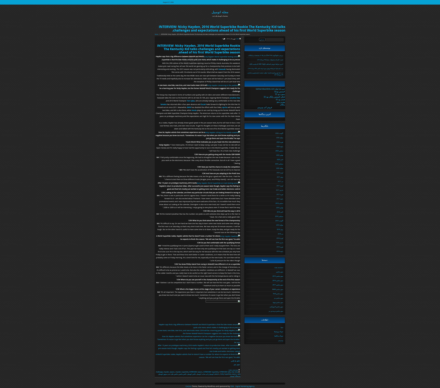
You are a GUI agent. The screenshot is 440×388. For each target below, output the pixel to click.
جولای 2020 (279, 168)
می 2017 (280, 181)
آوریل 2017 (279, 186)
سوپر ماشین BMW (277, 289)
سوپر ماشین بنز (278, 298)
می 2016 (280, 234)
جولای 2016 (279, 225)
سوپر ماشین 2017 (277, 285)
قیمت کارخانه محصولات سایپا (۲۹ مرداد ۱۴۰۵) (270, 60)
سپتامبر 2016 (279, 216)
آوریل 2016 (279, 238)
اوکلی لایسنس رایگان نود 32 (274, 97)
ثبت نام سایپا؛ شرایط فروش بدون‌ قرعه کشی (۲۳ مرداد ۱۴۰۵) (265, 68)
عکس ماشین (183, 374)
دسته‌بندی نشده (233, 370)
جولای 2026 (279, 137)
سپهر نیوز (237, 364)
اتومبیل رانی (210, 374)
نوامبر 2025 (279, 155)
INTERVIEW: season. (196, 372)
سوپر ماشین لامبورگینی (276, 307)
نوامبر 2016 (279, 207)
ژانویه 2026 (279, 146)
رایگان (282, 104)
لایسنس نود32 (279, 91)
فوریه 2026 (279, 142)
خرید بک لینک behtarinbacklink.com (270, 89)
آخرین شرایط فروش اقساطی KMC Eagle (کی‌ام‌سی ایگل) (266, 64)
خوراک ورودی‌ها (278, 331)
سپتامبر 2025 (279, 164)
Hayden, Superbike (182, 372)
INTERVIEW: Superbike (211, 372)
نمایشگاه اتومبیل (235, 376)
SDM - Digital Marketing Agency (242, 386)
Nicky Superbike (225, 374)
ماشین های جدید (173, 374)
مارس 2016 (279, 242)
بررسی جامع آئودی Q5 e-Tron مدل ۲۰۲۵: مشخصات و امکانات (265, 55)
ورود (281, 327)
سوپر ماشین (279, 272)
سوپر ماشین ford (278, 294)
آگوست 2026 (279, 133)
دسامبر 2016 (279, 203)
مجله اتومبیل (220, 12)
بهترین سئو (281, 102)
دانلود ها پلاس (235, 361)
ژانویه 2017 (279, 199)
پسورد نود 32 (280, 94)
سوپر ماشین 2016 (277, 280)
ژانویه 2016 (279, 251)
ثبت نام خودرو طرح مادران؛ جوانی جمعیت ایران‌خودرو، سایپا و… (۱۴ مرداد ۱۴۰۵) (265, 74)
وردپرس (280, 340)
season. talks (236, 374)
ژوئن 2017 (280, 177)
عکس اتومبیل (191, 374)
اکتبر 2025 (280, 159)
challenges (159, 372)
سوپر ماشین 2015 (277, 276)
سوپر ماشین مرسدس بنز (276, 311)
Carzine (189, 386)
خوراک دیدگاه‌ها (278, 336)
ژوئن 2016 (280, 229)
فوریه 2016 (279, 247)
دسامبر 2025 (279, 151)
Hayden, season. (169, 372)
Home (156, 34)
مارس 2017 (279, 190)
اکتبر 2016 (280, 212)
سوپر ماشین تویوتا (278, 302)
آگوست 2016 (279, 221)
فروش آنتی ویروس (264, 107)
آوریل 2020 (279, 173)
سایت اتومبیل (201, 374)
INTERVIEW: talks (225, 372)
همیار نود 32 (280, 99)
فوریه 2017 (279, 194)
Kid (233, 372)
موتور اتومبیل (162, 374)
